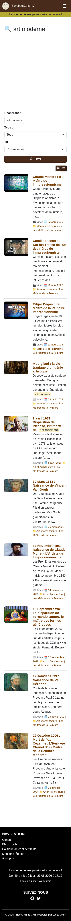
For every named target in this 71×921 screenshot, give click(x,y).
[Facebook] (32, 898)
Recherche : (12, 112)
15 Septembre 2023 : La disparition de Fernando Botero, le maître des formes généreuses (48, 616)
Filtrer (37, 159)
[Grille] (58, 168)
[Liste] (64, 168)
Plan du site (9, 844)
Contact (7, 839)
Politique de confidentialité (19, 849)
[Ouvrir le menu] (64, 6)
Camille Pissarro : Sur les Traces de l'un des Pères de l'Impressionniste (49, 246)
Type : (8, 127)
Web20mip (45, 880)
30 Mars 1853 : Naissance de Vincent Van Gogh (49, 485)
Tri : (6, 141)
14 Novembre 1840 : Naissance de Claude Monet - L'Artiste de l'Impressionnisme (49, 551)
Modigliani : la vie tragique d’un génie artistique (48, 367)
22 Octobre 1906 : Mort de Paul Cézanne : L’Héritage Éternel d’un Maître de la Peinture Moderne (49, 745)
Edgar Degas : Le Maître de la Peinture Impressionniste (49, 308)
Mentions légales (13, 853)
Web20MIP (59, 914)
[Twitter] (39, 898)
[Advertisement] (35, 72)
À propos (8, 858)
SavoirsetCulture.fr (23, 5)
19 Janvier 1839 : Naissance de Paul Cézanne (47, 680)
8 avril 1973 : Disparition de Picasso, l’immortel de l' (48, 424)
